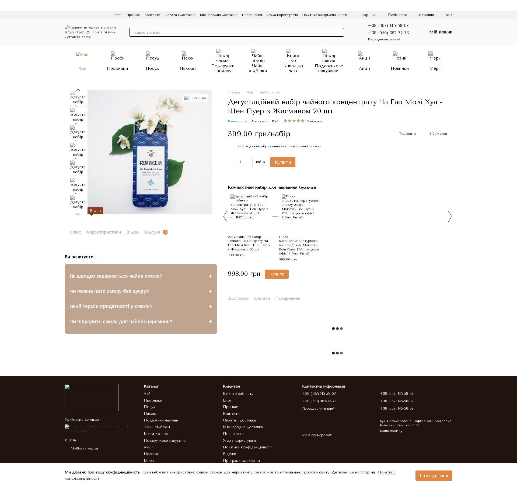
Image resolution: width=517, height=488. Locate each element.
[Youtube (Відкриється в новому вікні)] (86, 15)
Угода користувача (282, 15)
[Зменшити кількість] (232, 162)
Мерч (435, 68)
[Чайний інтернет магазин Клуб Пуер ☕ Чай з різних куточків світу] (91, 397)
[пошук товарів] (340, 32)
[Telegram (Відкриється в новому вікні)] (92, 15)
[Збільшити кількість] (248, 162)
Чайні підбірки (258, 68)
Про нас (133, 15)
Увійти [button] (242, 146)
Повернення (252, 15)
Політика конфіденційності (324, 15)
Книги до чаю (293, 68)
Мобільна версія (83, 448)
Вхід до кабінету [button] (238, 394)
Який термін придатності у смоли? (140, 306)
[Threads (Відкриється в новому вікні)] (99, 15)
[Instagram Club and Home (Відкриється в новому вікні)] (105, 15)
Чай (82, 68)
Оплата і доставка (180, 15)
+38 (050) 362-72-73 (388, 32)
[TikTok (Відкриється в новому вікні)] (73, 15)
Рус (373, 14)
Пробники (117, 68)
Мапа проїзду (391, 431)
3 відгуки (314, 121)
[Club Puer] (195, 98)
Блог (118, 15)
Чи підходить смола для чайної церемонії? (140, 321)
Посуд (152, 68)
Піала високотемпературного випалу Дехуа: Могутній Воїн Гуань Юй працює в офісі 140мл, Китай (299, 245)
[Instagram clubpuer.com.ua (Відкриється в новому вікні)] (67, 15)
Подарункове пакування (329, 68)
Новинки (400, 68)
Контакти (152, 15)
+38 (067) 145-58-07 (388, 25)
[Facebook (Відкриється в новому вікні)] (80, 15)
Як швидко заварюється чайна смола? (140, 276)
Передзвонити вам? (384, 39)
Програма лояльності (242, 461)
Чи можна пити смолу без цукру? (140, 291)
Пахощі (188, 68)
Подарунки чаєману (223, 68)
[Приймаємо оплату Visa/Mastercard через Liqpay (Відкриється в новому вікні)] (100, 428)
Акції (364, 68)
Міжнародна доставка (218, 15)
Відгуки (229, 454)
